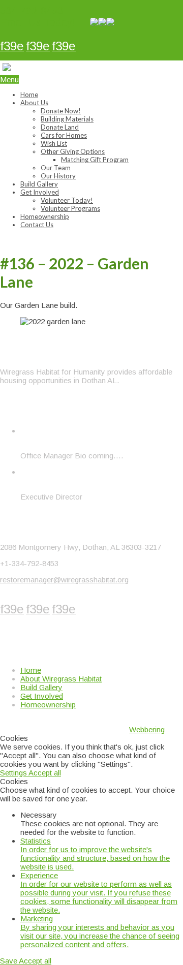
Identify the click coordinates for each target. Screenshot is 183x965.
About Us (34, 103)
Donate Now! (61, 111)
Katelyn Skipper (46, 480)
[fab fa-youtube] (64, 47)
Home (29, 94)
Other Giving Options (73, 151)
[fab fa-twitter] (38, 47)
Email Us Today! (37, 22)
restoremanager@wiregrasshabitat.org (64, 579)
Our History (58, 176)
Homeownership (44, 216)
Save (9, 960)
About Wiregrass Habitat (61, 678)
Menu (9, 79)
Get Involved (39, 192)
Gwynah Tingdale (49, 439)
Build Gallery (39, 184)
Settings (14, 772)
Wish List (54, 143)
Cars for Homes (64, 135)
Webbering (147, 729)
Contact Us (36, 225)
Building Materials (67, 119)
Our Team (56, 168)
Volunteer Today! (67, 200)
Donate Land (60, 127)
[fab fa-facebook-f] (12, 47)
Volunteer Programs (70, 208)
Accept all (44, 772)
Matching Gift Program (95, 159)
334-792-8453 (31, 10)
